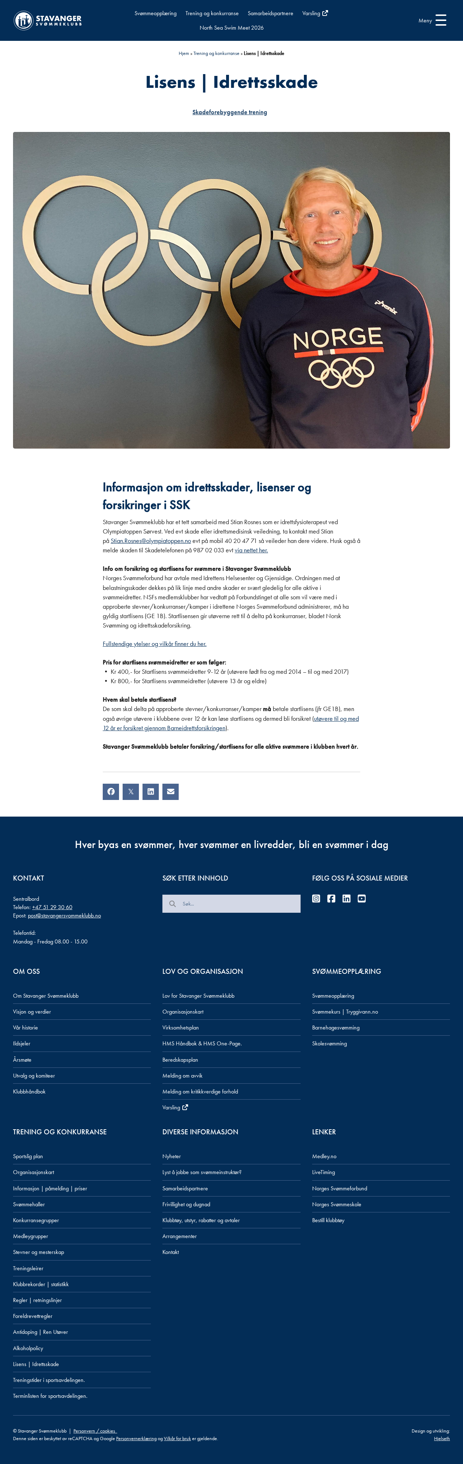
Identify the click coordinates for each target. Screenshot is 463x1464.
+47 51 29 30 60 (52, 907)
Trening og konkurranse (212, 13)
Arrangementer (179, 1236)
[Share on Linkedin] (151, 792)
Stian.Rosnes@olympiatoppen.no (151, 540)
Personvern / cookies (95, 1430)
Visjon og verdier (32, 1011)
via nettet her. (251, 550)
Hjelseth (442, 1438)
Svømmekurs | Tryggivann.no (345, 1011)
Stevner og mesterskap (38, 1252)
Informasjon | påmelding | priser (50, 1188)
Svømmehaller (29, 1204)
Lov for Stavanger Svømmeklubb (198, 995)
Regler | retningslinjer (37, 1300)
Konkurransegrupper (36, 1220)
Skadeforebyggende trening (229, 112)
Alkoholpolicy (28, 1348)
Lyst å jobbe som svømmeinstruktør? (202, 1172)
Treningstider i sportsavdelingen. (49, 1380)
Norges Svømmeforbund (339, 1188)
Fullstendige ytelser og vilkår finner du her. (155, 643)
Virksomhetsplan (180, 1027)
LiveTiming (323, 1172)
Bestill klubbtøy (328, 1220)
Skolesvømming (329, 1043)
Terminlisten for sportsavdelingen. (50, 1396)
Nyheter (171, 1156)
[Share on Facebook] (111, 792)
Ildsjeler (21, 1043)
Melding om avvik (182, 1075)
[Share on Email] (170, 792)
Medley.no (324, 1156)
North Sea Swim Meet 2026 (232, 27)
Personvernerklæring (136, 1438)
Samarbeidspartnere (270, 13)
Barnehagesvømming (336, 1027)
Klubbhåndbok (29, 1091)
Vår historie (25, 1027)
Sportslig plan (28, 1156)
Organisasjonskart (182, 1011)
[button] (430, 20)
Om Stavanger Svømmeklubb (45, 995)
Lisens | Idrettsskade (36, 1364)
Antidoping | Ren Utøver (40, 1332)
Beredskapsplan (180, 1059)
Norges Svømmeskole (336, 1204)
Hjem (184, 53)
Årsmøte (22, 1059)
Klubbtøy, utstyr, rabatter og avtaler (201, 1220)
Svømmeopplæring (156, 13)
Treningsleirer (28, 1268)
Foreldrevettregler (32, 1316)
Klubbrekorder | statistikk (41, 1284)
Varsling (312, 13)
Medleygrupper (30, 1236)
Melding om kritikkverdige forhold (200, 1091)
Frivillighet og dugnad (186, 1204)
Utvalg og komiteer (34, 1075)
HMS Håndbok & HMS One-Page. (202, 1043)
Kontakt (170, 1252)
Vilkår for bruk (177, 1438)
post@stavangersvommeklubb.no (64, 915)
